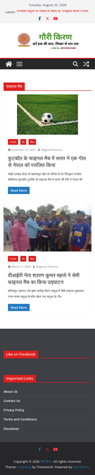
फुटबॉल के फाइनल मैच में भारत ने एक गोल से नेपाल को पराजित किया (47, 161)
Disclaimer (11, 429)
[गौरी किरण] (9, 64)
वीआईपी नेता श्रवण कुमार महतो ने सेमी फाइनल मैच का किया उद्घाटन (43, 278)
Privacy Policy (14, 410)
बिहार (32, 141)
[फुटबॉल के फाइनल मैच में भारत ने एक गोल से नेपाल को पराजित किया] (47, 114)
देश (23, 141)
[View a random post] (86, 64)
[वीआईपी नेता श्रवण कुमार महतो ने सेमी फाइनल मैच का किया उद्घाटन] (47, 227)
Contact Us (12, 401)
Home (13, 141)
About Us (10, 391)
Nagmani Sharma (47, 266)
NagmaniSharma (51, 150)
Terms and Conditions (20, 419)
